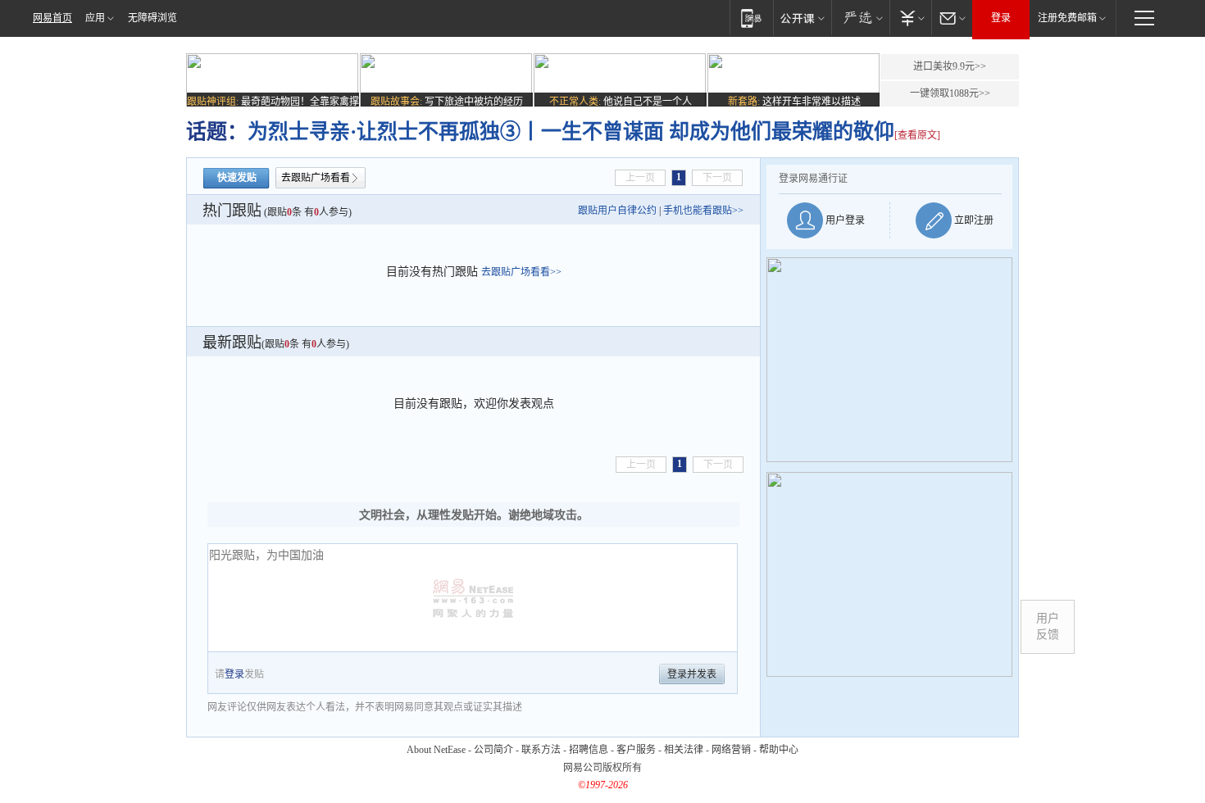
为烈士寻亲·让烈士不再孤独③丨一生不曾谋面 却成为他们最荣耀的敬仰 (571, 131)
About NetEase (436, 749)
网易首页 (52, 18)
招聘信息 (588, 749)
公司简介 (493, 749)
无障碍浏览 (152, 18)
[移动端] (751, 17)
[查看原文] (917, 135)
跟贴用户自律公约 (617, 210)
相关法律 (683, 749)
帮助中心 (778, 749)
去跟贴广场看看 (315, 178)
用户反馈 (1047, 626)
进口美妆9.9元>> (949, 66)
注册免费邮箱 (1067, 18)
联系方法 (541, 749)
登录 (1001, 18)
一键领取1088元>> (950, 93)
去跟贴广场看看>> (521, 272)
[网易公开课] (802, 17)
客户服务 (636, 749)
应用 (95, 18)
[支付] (910, 17)
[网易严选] (860, 17)
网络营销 (731, 749)
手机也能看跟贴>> (703, 210)
